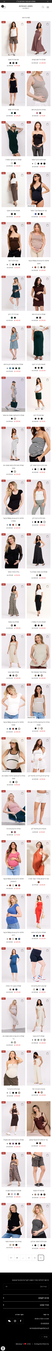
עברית (45, 1337)
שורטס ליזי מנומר (38, 1190)
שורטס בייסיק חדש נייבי (38, 986)
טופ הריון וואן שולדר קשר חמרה (38, 879)
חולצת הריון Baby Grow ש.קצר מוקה (38, 261)
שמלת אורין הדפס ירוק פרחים (13, 364)
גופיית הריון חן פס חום (39, 109)
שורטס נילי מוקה (13, 59)
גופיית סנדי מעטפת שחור (13, 1241)
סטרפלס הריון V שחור (39, 159)
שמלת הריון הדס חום (38, 314)
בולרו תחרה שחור (13, 572)
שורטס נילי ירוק (39, 415)
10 (17, 1258)
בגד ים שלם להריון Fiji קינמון (38, 1140)
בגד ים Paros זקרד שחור (39, 210)
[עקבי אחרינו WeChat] (9, 1321)
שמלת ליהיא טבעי (38, 1036)
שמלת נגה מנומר (13, 622)
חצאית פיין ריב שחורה (39, 622)
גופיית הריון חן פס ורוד (13, 829)
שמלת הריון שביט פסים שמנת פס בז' (13, 1037)
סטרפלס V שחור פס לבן (39, 1241)
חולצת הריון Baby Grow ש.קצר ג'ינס (13, 933)
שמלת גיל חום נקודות (39, 59)
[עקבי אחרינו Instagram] (15, 1321)
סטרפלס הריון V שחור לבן (38, 465)
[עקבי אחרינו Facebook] (20, 1321)
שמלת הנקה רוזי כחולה (13, 986)
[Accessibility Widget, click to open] (3, 1348)
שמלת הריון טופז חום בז (13, 1190)
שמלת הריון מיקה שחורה (13, 159)
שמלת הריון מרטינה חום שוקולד (13, 1140)
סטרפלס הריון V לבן (38, 518)
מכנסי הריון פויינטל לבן (38, 829)
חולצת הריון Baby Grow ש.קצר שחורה (13, 519)
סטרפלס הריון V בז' (13, 1089)
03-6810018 (45, 1323)
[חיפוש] (43, 7)
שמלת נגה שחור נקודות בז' (38, 572)
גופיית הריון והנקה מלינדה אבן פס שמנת (39, 723)
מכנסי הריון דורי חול (38, 1089)
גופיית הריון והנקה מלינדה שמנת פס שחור (13, 777)
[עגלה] (4, 7)
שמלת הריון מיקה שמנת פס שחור (13, 415)
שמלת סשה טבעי (13, 672)
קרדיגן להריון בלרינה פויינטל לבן (38, 776)
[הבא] (11, 1258)
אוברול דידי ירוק (13, 314)
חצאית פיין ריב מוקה (13, 210)
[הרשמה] (7, 1286)
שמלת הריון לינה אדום (38, 932)
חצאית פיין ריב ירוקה (38, 364)
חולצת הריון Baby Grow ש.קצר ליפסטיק (13, 880)
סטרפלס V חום (13, 260)
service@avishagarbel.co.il (39, 1328)
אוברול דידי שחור (13, 109)
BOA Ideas (19, 1344)
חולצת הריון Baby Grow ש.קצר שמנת (13, 723)
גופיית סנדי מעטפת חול (38, 672)
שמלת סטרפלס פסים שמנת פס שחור (13, 466)
